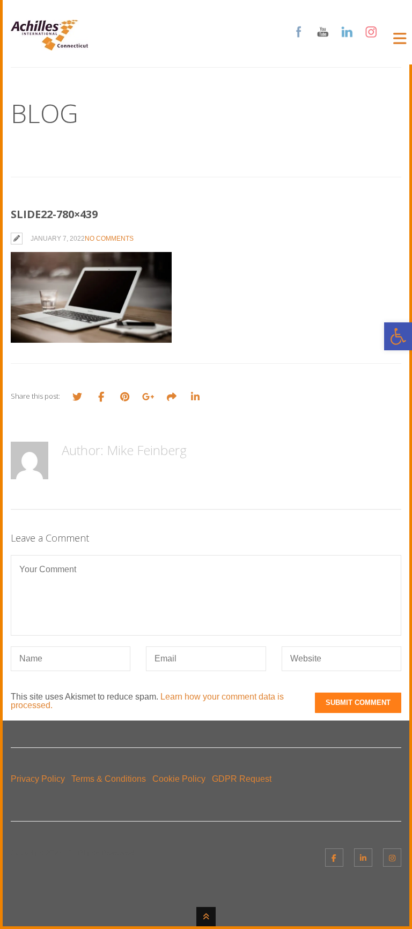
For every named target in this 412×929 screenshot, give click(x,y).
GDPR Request (241, 778)
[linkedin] (363, 857)
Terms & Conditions (108, 778)
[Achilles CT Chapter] (49, 43)
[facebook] (334, 857)
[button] (398, 336)
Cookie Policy (178, 778)
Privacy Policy (38, 778)
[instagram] (392, 857)
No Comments (109, 238)
